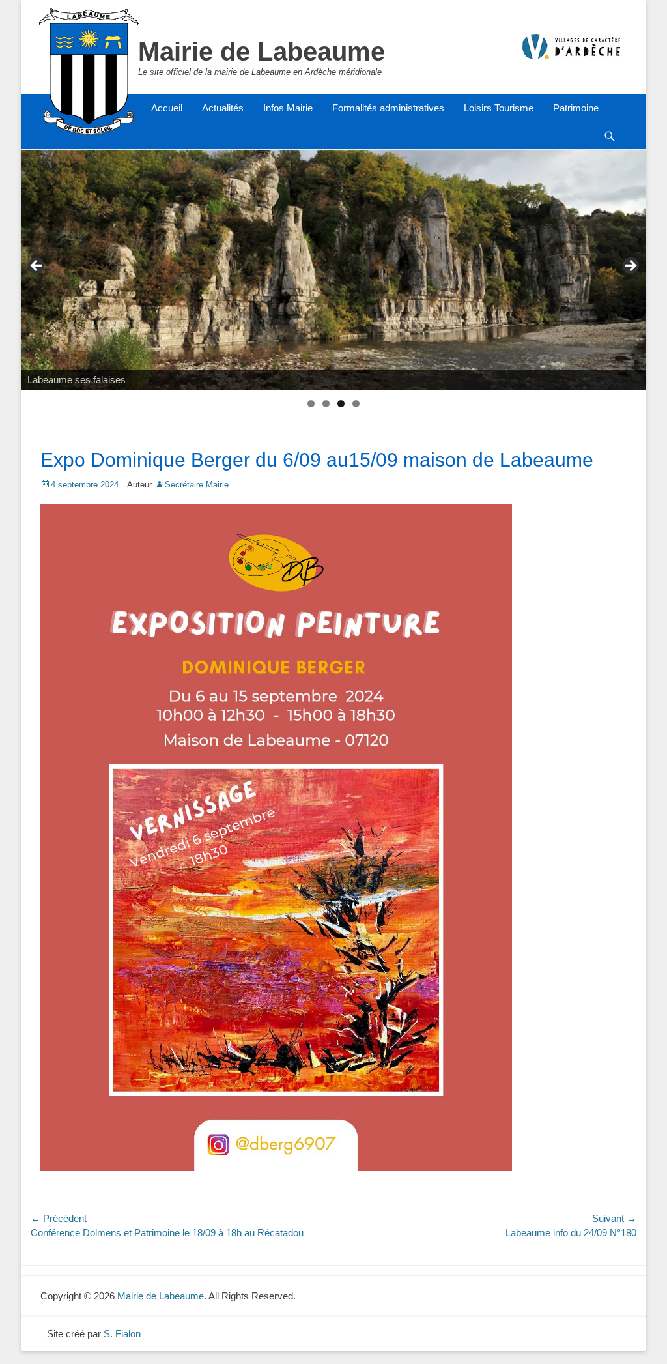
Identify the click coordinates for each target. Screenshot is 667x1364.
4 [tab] (356, 403)
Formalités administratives (388, 107)
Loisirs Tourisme (498, 107)
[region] (333, 270)
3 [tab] (341, 403)
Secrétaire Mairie (197, 484)
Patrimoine (576, 107)
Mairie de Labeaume (261, 51)
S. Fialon (122, 1333)
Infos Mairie (288, 107)
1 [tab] (311, 403)
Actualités (223, 107)
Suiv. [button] (630, 266)
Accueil (166, 107)
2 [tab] (326, 403)
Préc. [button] (37, 266)
